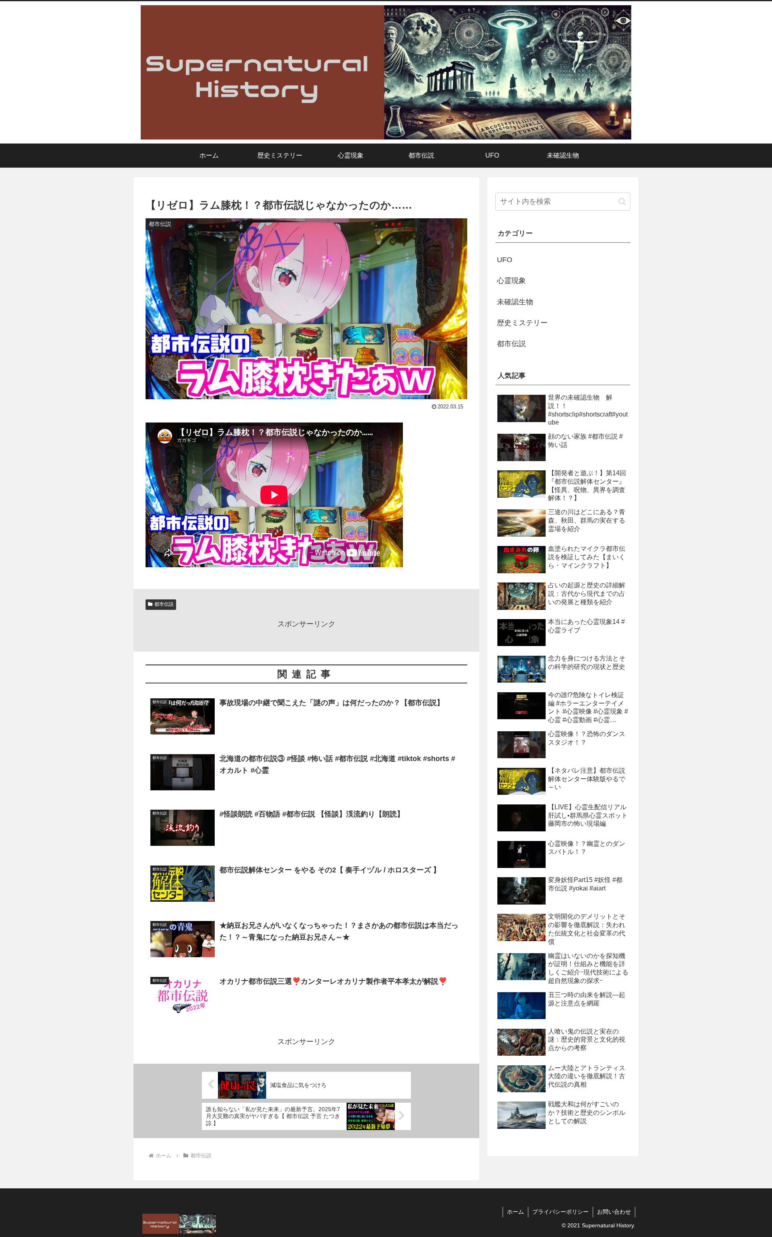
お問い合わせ (614, 1211)
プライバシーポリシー (560, 1211)
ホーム (515, 1211)
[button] (622, 201)
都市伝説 (164, 604)
